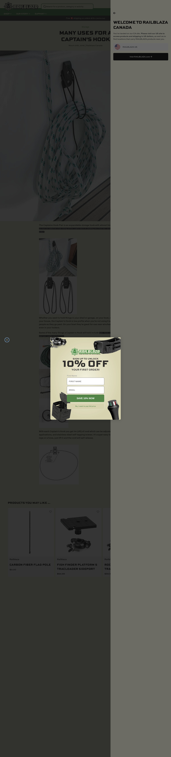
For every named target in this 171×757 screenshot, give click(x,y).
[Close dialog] (7, 340)
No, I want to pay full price (85, 406)
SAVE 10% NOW (85, 398)
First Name (72, 375)
